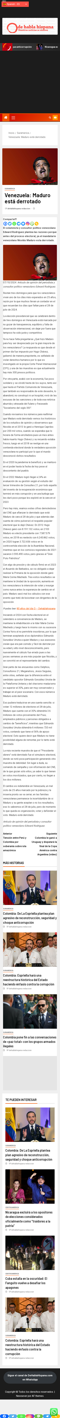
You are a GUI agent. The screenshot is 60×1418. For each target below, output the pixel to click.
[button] (13, 117)
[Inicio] (6, 118)
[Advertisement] (30, 82)
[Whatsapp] (14, 224)
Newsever (21, 1395)
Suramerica (10, 189)
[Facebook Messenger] (23, 224)
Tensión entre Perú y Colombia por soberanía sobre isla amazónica (14, 842)
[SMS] (32, 224)
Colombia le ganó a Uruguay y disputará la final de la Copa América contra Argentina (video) (44, 844)
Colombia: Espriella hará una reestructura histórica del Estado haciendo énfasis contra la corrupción (28, 979)
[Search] (50, 118)
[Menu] (13, 117)
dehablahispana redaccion (19, 209)
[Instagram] (28, 224)
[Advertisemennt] (30, 26)
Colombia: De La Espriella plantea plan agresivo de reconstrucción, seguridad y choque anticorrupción (30, 917)
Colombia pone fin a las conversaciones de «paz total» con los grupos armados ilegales (29, 1041)
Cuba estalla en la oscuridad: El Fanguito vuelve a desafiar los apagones (26, 1282)
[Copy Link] (36, 224)
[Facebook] (5, 224)
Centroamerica (12, 1207)
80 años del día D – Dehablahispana (36, 608)
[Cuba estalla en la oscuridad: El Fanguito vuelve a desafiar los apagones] (30, 1253)
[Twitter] (10, 224)
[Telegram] (19, 224)
